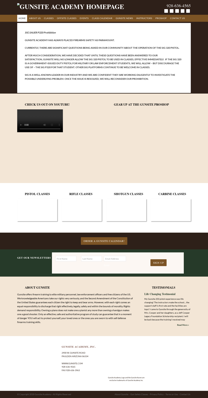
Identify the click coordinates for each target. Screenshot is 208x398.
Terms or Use (172, 394)
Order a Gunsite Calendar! (104, 241)
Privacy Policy (157, 394)
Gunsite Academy (43, 394)
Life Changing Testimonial (159, 294)
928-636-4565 (179, 5)
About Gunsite (121, 394)
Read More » (183, 325)
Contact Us (185, 394)
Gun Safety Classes (139, 394)
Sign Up (158, 262)
